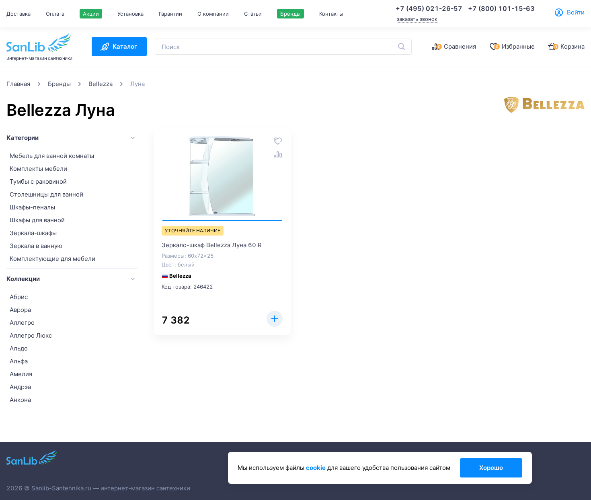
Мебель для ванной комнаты (52, 156)
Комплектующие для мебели (52, 258)
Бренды (290, 13)
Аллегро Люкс (31, 335)
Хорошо (491, 467)
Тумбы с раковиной (38, 181)
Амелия (21, 374)
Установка (130, 13)
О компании (213, 13)
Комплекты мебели (38, 168)
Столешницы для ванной (46, 194)
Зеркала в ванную (36, 246)
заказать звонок (417, 19)
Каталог (125, 46)
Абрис (19, 297)
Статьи (253, 13)
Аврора (20, 310)
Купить (275, 319)
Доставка (18, 13)
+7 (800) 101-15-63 (501, 8)
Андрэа (20, 387)
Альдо (19, 348)
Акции (91, 13)
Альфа (19, 361)
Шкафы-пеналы (32, 207)
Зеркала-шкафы (33, 233)
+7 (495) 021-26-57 (429, 8)
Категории (22, 137)
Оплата (55, 13)
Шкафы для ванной (37, 220)
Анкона (20, 400)
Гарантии (170, 13)
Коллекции (23, 279)
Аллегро (22, 322)
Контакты (331, 13)
